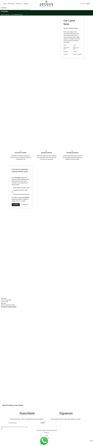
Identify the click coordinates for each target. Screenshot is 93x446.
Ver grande (91, 310)
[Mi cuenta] (74, 3)
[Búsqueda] (76, 3)
